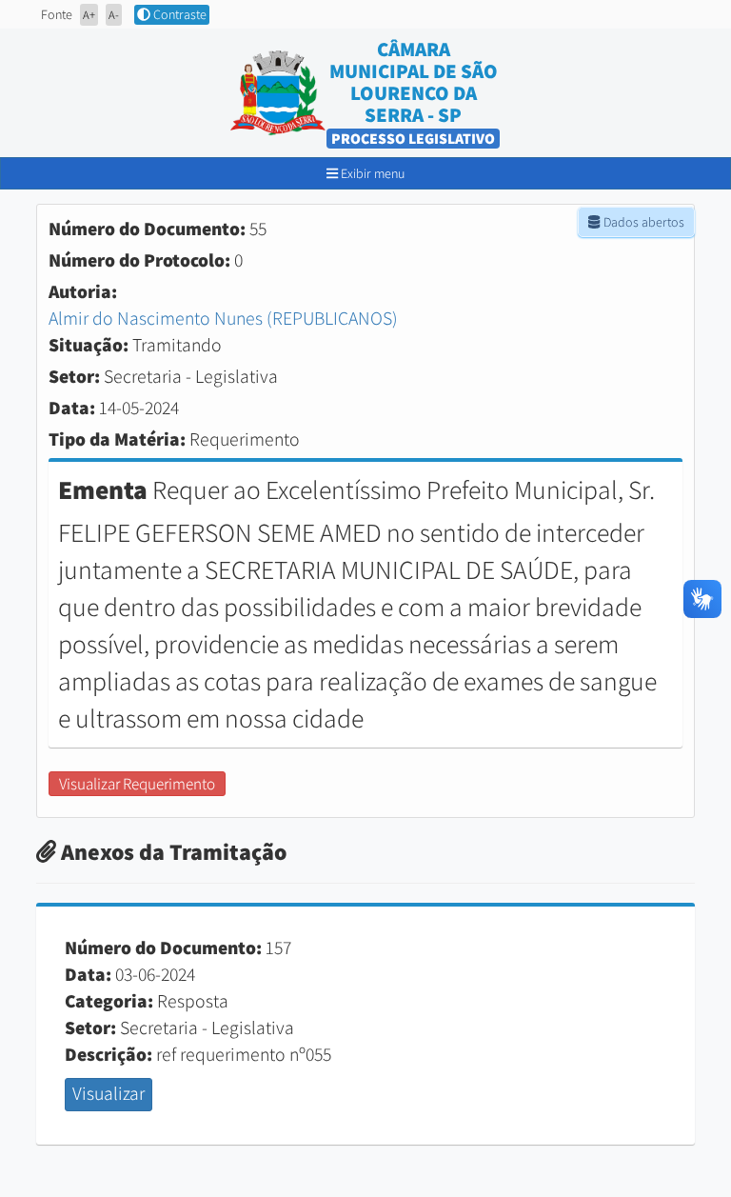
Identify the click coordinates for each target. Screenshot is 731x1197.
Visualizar (108, 1093)
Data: (72, 407)
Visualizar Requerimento (137, 783)
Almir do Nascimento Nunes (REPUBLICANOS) (223, 318)
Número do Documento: (147, 228)
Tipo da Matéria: (117, 439)
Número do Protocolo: (139, 260)
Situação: (88, 344)
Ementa (103, 489)
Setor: (74, 376)
